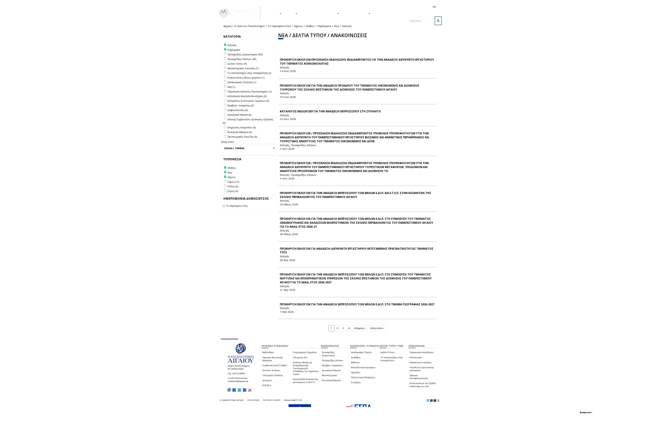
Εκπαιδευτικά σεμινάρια (363, 367)
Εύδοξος (266, 385)
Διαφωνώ (586, 412)
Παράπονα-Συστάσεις (421, 362)
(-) (224, 205)
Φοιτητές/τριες (356, 6)
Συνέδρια (355, 382)
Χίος (336, 26)
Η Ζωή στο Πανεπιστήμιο (249, 26)
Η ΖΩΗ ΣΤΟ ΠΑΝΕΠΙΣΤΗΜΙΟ (319, 13)
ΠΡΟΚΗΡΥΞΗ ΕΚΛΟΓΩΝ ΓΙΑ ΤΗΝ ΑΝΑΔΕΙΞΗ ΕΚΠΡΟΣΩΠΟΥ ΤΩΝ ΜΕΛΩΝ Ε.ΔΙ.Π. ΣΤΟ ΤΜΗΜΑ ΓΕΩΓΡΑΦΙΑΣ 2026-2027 (357, 304)
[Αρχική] (239, 13)
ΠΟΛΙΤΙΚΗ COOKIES (271, 400)
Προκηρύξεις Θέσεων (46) (241, 59)
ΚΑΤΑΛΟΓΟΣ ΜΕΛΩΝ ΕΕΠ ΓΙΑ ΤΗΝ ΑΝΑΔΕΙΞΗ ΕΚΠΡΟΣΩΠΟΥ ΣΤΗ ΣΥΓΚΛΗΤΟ (330, 111)
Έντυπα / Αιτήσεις (271, 370)
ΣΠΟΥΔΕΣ (272, 13)
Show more (227, 141)
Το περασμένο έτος (279, 26)
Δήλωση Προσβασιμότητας (419, 377)
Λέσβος (310, 26)
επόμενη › (360, 328)
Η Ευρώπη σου (300, 357)
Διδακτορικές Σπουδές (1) (241, 82)
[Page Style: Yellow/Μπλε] (431, 400)
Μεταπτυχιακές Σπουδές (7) (242, 68)
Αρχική (227, 26)
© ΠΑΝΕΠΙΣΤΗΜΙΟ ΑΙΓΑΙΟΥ (232, 400)
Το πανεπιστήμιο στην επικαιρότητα (392, 359)
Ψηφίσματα (324, 26)
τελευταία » (377, 328)
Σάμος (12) (233, 181)
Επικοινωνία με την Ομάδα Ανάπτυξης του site (423, 385)
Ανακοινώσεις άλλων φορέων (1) (246, 77)
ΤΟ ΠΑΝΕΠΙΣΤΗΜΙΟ (355, 13)
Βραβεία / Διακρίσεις (332, 365)
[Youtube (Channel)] (250, 390)
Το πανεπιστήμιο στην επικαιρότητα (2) (249, 73)
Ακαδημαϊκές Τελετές (361, 352)
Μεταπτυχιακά (329, 375)
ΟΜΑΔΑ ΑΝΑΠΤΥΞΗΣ (293, 400)
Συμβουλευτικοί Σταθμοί (274, 365)
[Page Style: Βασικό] (428, 400)
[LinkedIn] (244, 390)
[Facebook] (234, 390)
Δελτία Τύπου (388, 352)
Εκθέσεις (355, 362)
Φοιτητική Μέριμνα (331, 380)
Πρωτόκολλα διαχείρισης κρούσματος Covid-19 (305, 381)
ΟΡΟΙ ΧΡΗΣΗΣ (253, 400)
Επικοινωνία (416, 357)
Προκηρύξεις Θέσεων (332, 360)
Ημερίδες (355, 372)
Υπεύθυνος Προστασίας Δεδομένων (422, 369)
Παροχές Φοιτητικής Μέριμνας (272, 359)
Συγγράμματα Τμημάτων (305, 352)
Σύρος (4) (232, 191)
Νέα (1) (231, 86)
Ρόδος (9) (232, 186)
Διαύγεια (267, 380)
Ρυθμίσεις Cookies (78, 418)
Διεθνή (386, 6)
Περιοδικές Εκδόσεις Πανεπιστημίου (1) (249, 91)
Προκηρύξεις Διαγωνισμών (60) (245, 54)
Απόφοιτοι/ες (373, 6)
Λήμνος (298, 26)
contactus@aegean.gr (239, 381)
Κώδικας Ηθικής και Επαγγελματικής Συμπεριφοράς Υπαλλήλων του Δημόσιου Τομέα (306, 368)
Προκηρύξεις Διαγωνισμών (328, 354)
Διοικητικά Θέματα (331, 370)
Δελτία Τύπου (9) (237, 63)
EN (434, 6)
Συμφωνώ (570, 412)
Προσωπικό (398, 6)
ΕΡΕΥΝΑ (290, 13)
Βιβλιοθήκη (268, 352)
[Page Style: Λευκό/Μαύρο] (434, 400)
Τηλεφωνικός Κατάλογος (422, 352)
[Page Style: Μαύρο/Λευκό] (438, 400)
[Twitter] (239, 390)
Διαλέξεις (355, 357)
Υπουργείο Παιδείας (272, 375)
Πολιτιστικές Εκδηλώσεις (363, 377)
